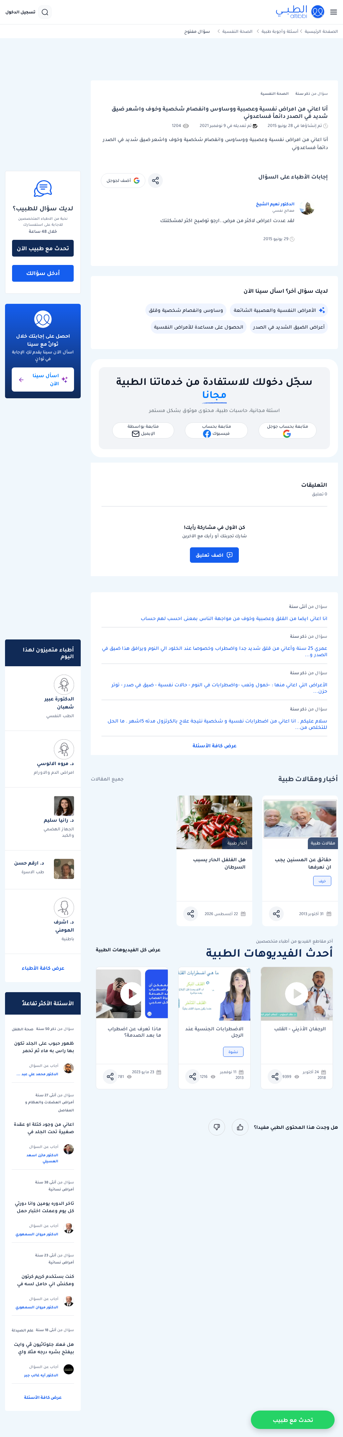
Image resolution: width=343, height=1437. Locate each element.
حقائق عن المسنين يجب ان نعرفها (303, 863)
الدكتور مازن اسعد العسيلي (42, 1158)
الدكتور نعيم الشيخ (275, 203)
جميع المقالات (107, 779)
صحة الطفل (22, 1029)
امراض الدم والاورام (54, 772)
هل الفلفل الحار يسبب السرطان (219, 863)
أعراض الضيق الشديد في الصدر (289, 327)
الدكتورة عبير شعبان (59, 703)
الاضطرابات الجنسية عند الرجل (214, 1032)
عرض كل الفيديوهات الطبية (128, 950)
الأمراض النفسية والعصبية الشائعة (275, 310)
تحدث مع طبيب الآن (43, 248)
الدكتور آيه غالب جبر (41, 1375)
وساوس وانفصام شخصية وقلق (186, 310)
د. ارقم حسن (29, 863)
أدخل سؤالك (43, 273)
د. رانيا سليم (59, 820)
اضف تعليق (209, 555)
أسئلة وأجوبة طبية (280, 31)
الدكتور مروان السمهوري (36, 1234)
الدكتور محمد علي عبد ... (37, 1074)
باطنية (68, 939)
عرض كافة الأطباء (43, 968)
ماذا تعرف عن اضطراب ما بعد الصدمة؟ (134, 1032)
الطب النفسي (60, 715)
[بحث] (45, 12)
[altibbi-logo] (300, 12)
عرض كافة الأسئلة (214, 746)
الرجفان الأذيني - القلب (300, 1029)
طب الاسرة (32, 872)
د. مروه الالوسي (55, 763)
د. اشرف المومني (64, 926)
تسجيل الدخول (20, 12)
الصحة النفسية (237, 31)
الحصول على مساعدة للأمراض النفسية (198, 327)
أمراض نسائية (61, 1189)
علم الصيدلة (22, 1330)
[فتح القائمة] (332, 12)
